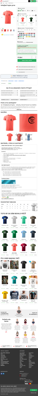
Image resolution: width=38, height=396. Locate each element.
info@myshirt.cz (34, 314)
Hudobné (21, 364)
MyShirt (30, 367)
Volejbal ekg (5, 252)
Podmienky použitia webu (5, 363)
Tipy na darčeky (22, 352)
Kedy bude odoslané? (30, 42)
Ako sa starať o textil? (4, 359)
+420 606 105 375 (24, 374)
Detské (29, 10)
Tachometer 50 (23, 300)
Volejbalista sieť (33, 252)
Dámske (25, 10)
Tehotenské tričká (32, 362)
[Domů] (1, 3)
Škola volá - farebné (14, 285)
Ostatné (34, 10)
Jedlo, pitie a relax (22, 365)
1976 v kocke (14, 300)
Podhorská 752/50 (23, 378)
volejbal (16, 80)
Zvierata (30, 366)
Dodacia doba (3, 355)
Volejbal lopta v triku (5, 225)
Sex (29, 359)
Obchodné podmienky (4, 362)
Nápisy (30, 353)
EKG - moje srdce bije (23, 359)
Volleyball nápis (4, 239)
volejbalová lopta (21, 80)
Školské (30, 361)
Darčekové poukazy (23, 354)
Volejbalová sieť (14, 239)
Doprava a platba (3, 356)
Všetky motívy (22, 353)
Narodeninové (31, 352)
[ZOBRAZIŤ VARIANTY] (5, 220)
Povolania (30, 354)
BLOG (2, 353)
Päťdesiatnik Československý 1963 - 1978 (33, 271)
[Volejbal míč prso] (10, 123)
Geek (20, 362)
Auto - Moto (22, 355)
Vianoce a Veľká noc (32, 363)
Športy (30, 360)
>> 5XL (34, 29)
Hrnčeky (21, 356)
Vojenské (30, 364)
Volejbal (10, 83)
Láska (21, 367)
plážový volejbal (11, 80)
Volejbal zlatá (23, 239)
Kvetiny (21, 366)
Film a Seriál (21, 361)
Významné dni (31, 365)
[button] (33, 1)
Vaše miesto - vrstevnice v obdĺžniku (33, 286)
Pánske (20, 10)
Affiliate (2, 360)
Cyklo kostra (5, 285)
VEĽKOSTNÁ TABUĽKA (29, 28)
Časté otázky (3, 354)
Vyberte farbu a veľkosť (27, 60)
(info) (26, 77)
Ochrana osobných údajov (5, 361)
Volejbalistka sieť (33, 239)
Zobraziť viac (19, 109)
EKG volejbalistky (23, 225)
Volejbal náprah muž (23, 252)
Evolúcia (21, 360)
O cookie (2, 364)
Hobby (21, 363)
